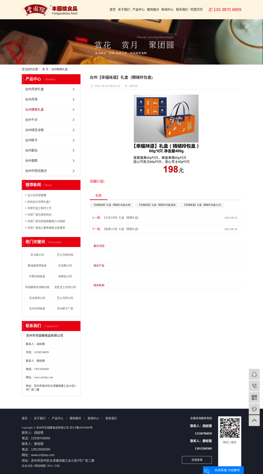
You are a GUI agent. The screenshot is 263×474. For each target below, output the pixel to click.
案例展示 (153, 9)
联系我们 (182, 9)
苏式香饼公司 (37, 298)
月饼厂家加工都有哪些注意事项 (46, 227)
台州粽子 (31, 140)
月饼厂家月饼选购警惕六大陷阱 (46, 221)
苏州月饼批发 (37, 308)
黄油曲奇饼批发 (37, 265)
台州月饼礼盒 (34, 89)
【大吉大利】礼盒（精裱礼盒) (121, 217)
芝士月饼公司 (65, 298)
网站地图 (40, 465)
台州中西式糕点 (36, 170)
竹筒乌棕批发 (37, 276)
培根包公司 (65, 276)
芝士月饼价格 (65, 254)
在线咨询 (197, 459)
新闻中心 (167, 9)
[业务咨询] (254, 374)
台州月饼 (31, 99)
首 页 (45, 69)
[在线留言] (254, 408)
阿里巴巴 (196, 9)
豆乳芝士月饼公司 (65, 287)
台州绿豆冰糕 (34, 130)
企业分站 (27, 465)
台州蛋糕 (31, 160)
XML (57, 465)
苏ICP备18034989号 (81, 427)
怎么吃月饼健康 (36, 195)
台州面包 (31, 150)
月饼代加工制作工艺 (39, 208)
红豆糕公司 (65, 265)
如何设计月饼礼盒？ (39, 201)
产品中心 (138, 9)
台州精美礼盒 (59, 69)
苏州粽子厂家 (65, 308)
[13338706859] (254, 385)
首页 (113, 9)
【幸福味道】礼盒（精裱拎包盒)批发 (157, 205)
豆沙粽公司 (37, 254)
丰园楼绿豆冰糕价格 (37, 287)
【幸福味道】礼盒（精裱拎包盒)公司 (202, 205)
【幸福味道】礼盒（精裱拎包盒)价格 (111, 205)
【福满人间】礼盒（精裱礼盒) (121, 229)
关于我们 (124, 9)
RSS (50, 465)
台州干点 (31, 119)
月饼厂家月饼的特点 (39, 214)
